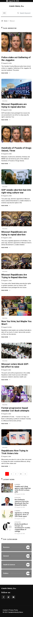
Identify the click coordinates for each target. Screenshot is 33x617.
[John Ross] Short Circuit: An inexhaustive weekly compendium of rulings (22, 527)
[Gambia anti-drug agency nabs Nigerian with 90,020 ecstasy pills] (7, 487)
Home (5, 21)
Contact (5, 610)
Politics (4, 101)
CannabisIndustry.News (15, 612)
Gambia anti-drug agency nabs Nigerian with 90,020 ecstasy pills (23, 489)
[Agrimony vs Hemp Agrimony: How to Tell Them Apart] (7, 514)
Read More (4, 73)
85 (21, 474)
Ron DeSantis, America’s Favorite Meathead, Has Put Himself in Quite (22, 502)
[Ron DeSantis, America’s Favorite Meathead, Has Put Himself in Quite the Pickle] (7, 501)
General (4, 54)
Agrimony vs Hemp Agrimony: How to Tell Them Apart (22, 514)
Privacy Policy (13, 610)
